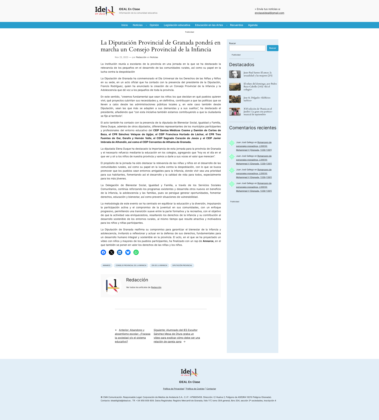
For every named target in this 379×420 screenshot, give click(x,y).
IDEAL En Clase (129, 9)
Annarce (106, 265)
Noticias (154, 57)
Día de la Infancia (159, 265)
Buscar (232, 43)
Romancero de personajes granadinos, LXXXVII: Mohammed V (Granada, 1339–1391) (254, 146)
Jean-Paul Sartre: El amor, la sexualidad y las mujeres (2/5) (258, 74)
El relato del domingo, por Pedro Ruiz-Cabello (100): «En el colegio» (260, 86)
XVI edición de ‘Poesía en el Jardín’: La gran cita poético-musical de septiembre (258, 111)
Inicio (124, 25)
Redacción (141, 57)
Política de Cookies (195, 388)
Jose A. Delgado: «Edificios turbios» (257, 99)
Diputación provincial (182, 265)
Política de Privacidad (173, 388)
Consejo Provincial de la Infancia (131, 265)
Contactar (211, 388)
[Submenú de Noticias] (146, 25)
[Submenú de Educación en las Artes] (227, 25)
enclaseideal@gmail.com (269, 12)
